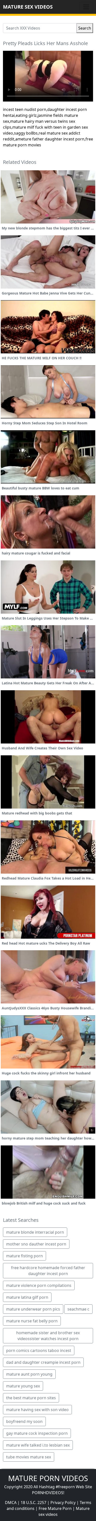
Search (84, 28)
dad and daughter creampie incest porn (43, 1362)
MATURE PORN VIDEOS (48, 1478)
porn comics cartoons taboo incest (38, 1350)
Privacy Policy (63, 1502)
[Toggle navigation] (86, 7)
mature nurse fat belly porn (32, 1321)
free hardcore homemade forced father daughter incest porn (48, 1270)
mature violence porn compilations (38, 1285)
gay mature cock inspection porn (37, 1433)
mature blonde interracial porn (35, 1232)
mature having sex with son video (37, 1409)
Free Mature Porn (55, 1508)
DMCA (10, 1502)
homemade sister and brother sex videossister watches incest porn (48, 1335)
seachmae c (78, 1309)
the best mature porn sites (31, 1397)
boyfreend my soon (24, 1421)
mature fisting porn (24, 1256)
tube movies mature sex (28, 1457)
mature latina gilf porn (27, 1297)
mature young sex (23, 1386)
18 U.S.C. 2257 (33, 1502)
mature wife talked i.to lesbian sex (38, 1445)
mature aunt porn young (29, 1374)
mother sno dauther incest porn (36, 1244)
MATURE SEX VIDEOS (28, 6)
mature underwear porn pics (33, 1309)
